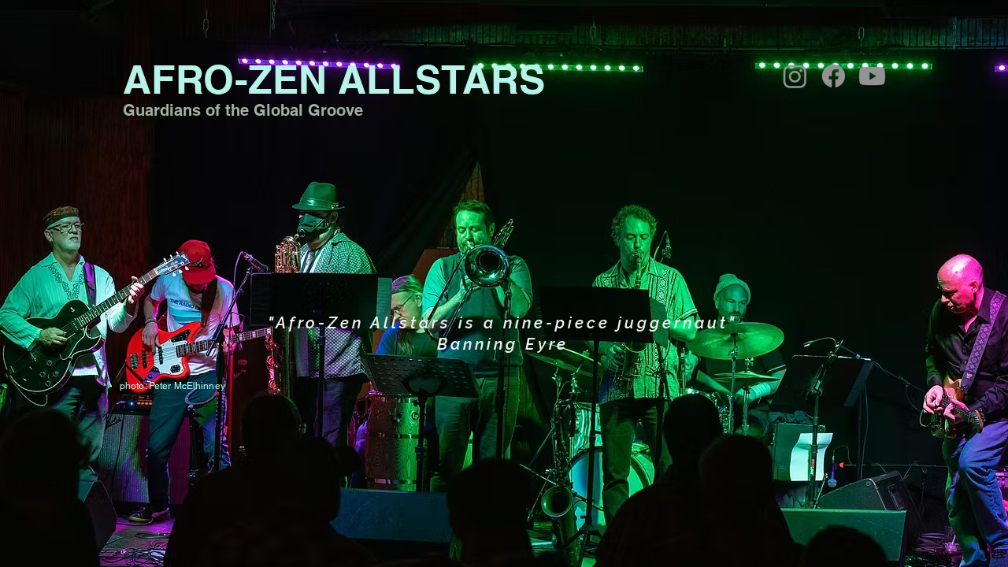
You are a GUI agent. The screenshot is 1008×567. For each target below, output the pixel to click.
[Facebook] (833, 76)
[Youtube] (872, 76)
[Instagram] (795, 76)
